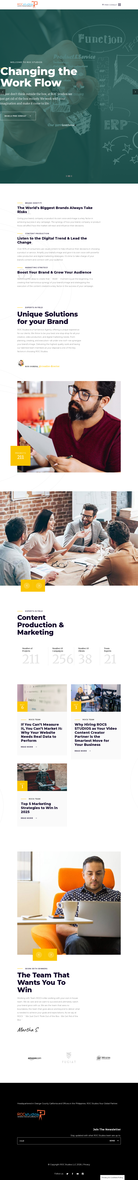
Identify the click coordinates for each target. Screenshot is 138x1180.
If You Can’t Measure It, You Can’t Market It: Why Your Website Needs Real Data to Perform (41, 732)
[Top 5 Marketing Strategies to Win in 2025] (42, 777)
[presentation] (27, 586)
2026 (78, 1164)
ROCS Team (34, 720)
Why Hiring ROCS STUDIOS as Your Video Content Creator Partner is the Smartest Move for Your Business (96, 734)
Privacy (86, 1164)
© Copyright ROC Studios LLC (62, 1164)
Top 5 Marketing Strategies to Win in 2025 (39, 808)
